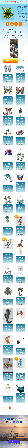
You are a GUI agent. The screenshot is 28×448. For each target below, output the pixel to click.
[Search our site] (20, 24)
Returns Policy (14, 435)
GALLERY (14, 426)
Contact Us (14, 432)
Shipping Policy (14, 433)
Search (14, 428)
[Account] (12, 24)
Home (3, 29)
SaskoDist (13, 443)
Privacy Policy (14, 437)
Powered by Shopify (14, 444)
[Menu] (7, 24)
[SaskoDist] (7, 13)
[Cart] (16, 24)
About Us (14, 430)
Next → (16, 407)
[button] (10, 61)
